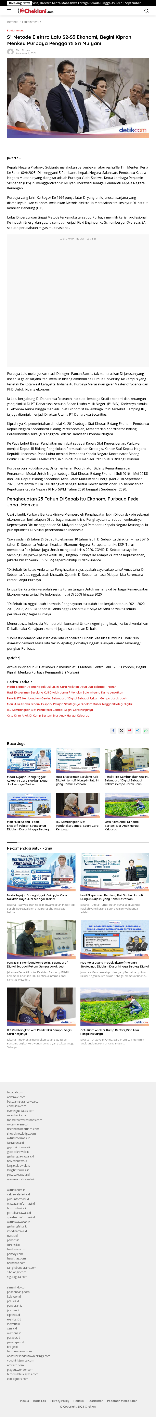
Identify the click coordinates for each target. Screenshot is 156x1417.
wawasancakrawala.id (21, 1179)
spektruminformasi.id (21, 1217)
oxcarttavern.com (18, 1124)
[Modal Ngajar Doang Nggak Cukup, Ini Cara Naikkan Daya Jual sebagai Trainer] (29, 760)
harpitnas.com (16, 1258)
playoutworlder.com (20, 1370)
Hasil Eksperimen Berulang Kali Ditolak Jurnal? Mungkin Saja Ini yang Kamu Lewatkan (65, 692)
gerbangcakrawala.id (20, 1156)
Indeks (24, 1401)
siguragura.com (17, 1277)
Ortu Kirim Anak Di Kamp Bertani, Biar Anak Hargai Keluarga (48, 715)
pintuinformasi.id (18, 1199)
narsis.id (12, 1235)
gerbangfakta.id (17, 1226)
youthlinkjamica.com (20, 1360)
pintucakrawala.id (18, 1174)
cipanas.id (13, 1315)
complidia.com (16, 1106)
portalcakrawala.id (19, 1213)
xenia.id (12, 1328)
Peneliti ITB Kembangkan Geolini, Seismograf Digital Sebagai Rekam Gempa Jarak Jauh (67, 698)
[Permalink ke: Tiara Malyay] (10, 51)
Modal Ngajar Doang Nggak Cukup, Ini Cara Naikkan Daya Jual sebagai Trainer (61, 687)
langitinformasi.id (18, 1170)
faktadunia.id (15, 1143)
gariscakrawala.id (18, 1152)
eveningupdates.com (20, 1111)
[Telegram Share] (138, 731)
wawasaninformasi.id (21, 1203)
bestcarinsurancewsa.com (24, 1101)
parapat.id (13, 1337)
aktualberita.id (16, 1190)
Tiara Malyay (23, 50)
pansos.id (13, 1240)
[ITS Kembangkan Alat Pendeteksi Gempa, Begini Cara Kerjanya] (78, 805)
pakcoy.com (15, 1254)
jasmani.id (13, 1310)
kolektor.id (14, 1296)
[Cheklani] (34, 10)
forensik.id (14, 1245)
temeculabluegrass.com (22, 1374)
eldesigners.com (17, 1379)
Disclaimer (96, 1401)
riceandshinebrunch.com (23, 1129)
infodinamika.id (17, 1231)
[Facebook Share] (113, 731)
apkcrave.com (16, 1097)
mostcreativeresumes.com (24, 1120)
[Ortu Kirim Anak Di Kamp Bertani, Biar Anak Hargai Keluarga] (127, 805)
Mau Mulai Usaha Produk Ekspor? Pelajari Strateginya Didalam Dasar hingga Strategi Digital (69, 704)
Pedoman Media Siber (122, 1401)
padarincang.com (18, 1292)
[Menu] (10, 10)
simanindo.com (17, 1287)
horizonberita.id (17, 1208)
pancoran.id (14, 1305)
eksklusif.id (14, 1319)
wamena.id (14, 1333)
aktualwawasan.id (18, 1222)
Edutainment (15, 30)
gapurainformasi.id (19, 1147)
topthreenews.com (19, 1351)
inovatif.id (13, 1324)
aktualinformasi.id (18, 1138)
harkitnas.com (16, 1263)
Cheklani (90, 1406)
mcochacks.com (17, 1115)
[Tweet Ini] (121, 731)
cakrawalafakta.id (18, 1194)
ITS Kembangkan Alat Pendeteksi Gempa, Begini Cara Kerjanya (50, 710)
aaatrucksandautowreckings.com (28, 1356)
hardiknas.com (16, 1249)
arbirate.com (15, 1365)
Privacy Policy (60, 1401)
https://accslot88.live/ (21, 1069)
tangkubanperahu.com (22, 1267)
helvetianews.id (17, 1161)
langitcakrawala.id (18, 1165)
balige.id (12, 1347)
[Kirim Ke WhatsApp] (146, 731)
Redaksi (79, 1401)
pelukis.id (13, 1301)
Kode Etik (39, 1401)
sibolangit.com (16, 1272)
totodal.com (15, 1092)
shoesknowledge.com (21, 1133)
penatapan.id (15, 1342)
